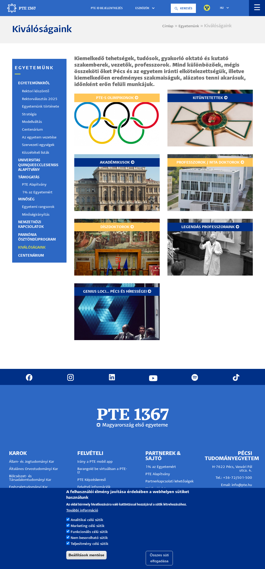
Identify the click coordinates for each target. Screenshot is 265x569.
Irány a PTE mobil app (95, 461)
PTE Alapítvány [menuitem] (34, 184)
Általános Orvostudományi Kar (33, 469)
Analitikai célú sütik (87, 520)
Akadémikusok (115, 162)
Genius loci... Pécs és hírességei (115, 291)
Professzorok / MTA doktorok (208, 162)
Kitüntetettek (208, 98)
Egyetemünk (189, 26)
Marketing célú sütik (88, 526)
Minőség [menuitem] (26, 199)
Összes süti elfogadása (159, 558)
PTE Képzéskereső (91, 480)
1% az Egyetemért (160, 467)
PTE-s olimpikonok (115, 98)
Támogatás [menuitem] (28, 177)
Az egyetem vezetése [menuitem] (39, 137)
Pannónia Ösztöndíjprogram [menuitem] (37, 237)
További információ (82, 510)
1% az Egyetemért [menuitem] (37, 192)
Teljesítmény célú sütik (89, 544)
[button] (145, 8)
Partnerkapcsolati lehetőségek (169, 481)
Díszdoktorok (114, 227)
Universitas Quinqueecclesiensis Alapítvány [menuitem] (38, 165)
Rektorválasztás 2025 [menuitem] (39, 99)
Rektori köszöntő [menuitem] (35, 91)
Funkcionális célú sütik (89, 532)
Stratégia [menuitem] (29, 114)
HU (222, 8)
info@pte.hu (242, 485)
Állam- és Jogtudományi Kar (31, 461)
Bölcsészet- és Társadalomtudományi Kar (30, 478)
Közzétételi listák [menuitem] (35, 152)
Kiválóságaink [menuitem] (32, 247)
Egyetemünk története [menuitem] (40, 106)
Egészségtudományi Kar (28, 487)
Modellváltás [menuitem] (32, 122)
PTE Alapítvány (157, 474)
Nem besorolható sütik (89, 538)
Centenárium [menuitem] (32, 129)
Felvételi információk (94, 487)
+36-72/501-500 (237, 478)
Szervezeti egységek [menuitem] (38, 145)
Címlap (167, 26)
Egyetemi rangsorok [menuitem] (38, 207)
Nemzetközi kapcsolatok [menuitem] (31, 225)
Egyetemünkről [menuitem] (34, 83)
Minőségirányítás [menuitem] (35, 214)
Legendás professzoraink (208, 227)
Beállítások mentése (86, 555)
